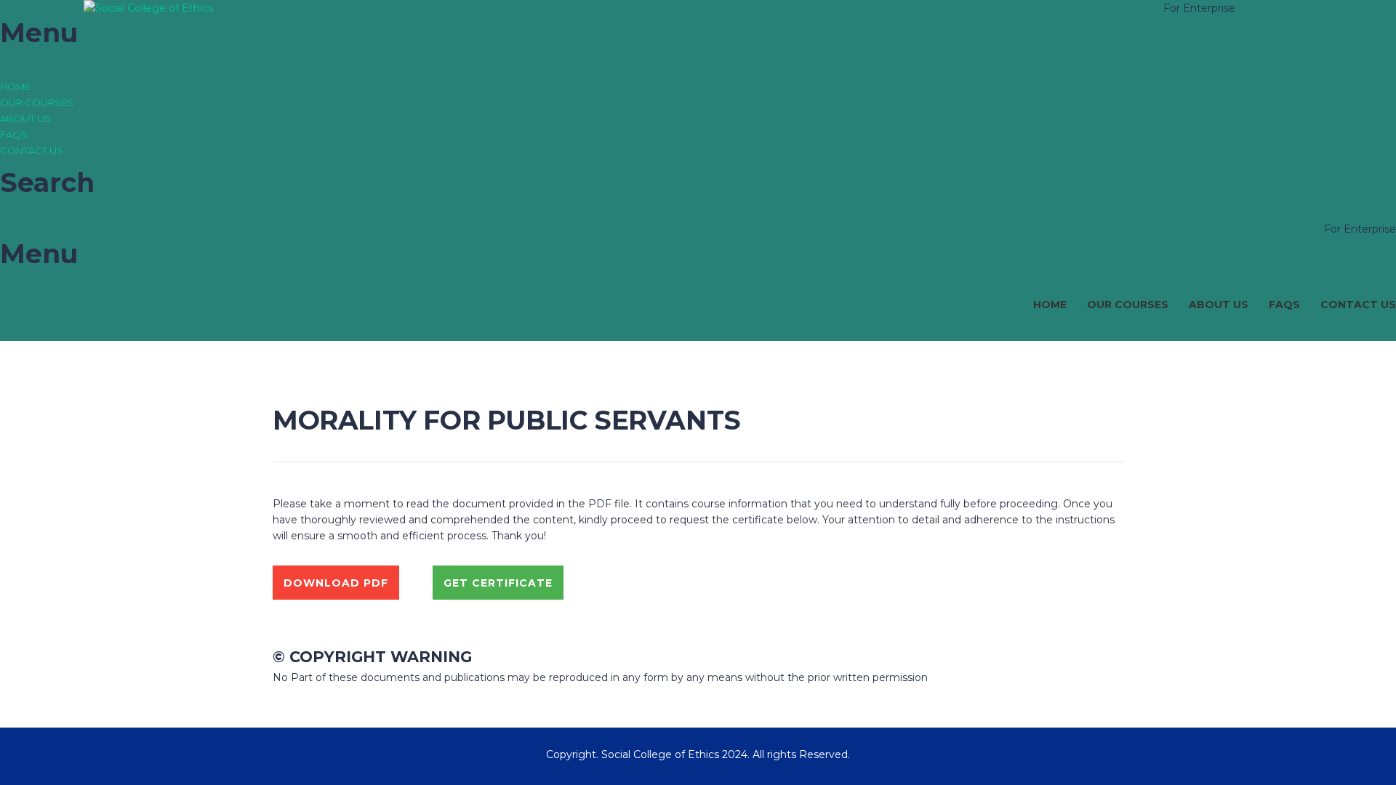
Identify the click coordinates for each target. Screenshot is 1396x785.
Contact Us (31, 150)
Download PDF (336, 582)
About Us (25, 118)
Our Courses (36, 102)
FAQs (14, 134)
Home (15, 86)
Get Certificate (498, 582)
